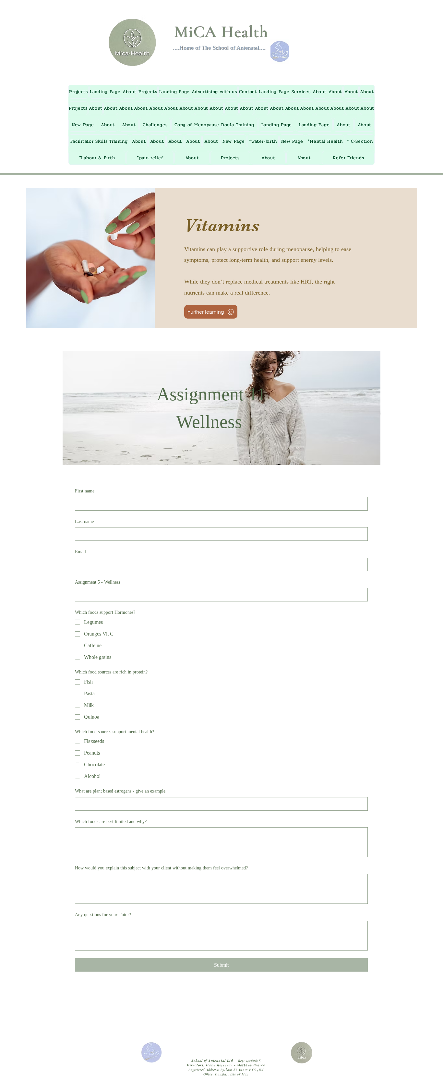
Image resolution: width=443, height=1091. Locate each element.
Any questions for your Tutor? (103, 914)
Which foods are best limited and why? (111, 821)
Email (80, 551)
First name (84, 491)
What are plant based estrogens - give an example (120, 791)
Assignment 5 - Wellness (97, 582)
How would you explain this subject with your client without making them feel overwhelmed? (161, 868)
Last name (84, 521)
